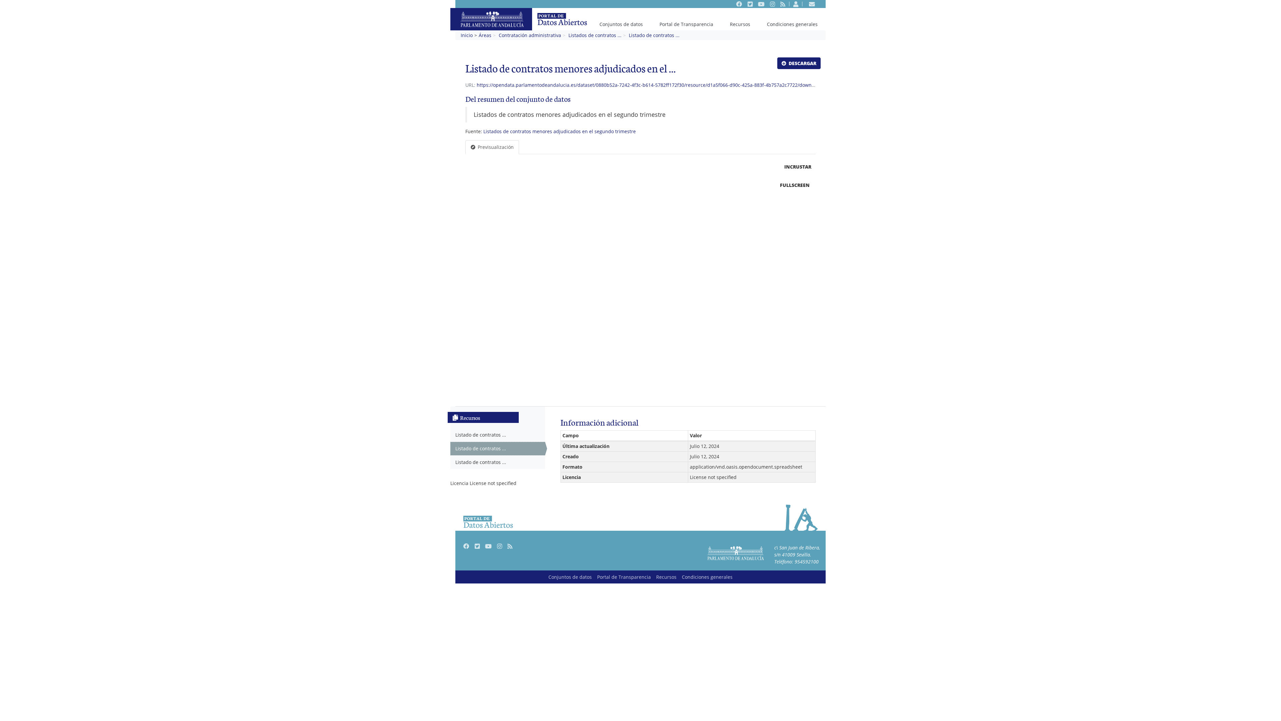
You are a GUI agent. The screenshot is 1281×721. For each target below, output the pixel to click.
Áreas (485, 35)
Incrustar (797, 167)
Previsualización (495, 147)
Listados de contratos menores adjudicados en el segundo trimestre (559, 131)
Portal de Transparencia (686, 24)
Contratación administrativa (530, 35)
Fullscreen (795, 185)
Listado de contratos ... (654, 35)
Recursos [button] (740, 24)
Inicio (467, 35)
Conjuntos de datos (621, 24)
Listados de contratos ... (594, 35)
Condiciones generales (792, 24)
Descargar (801, 63)
